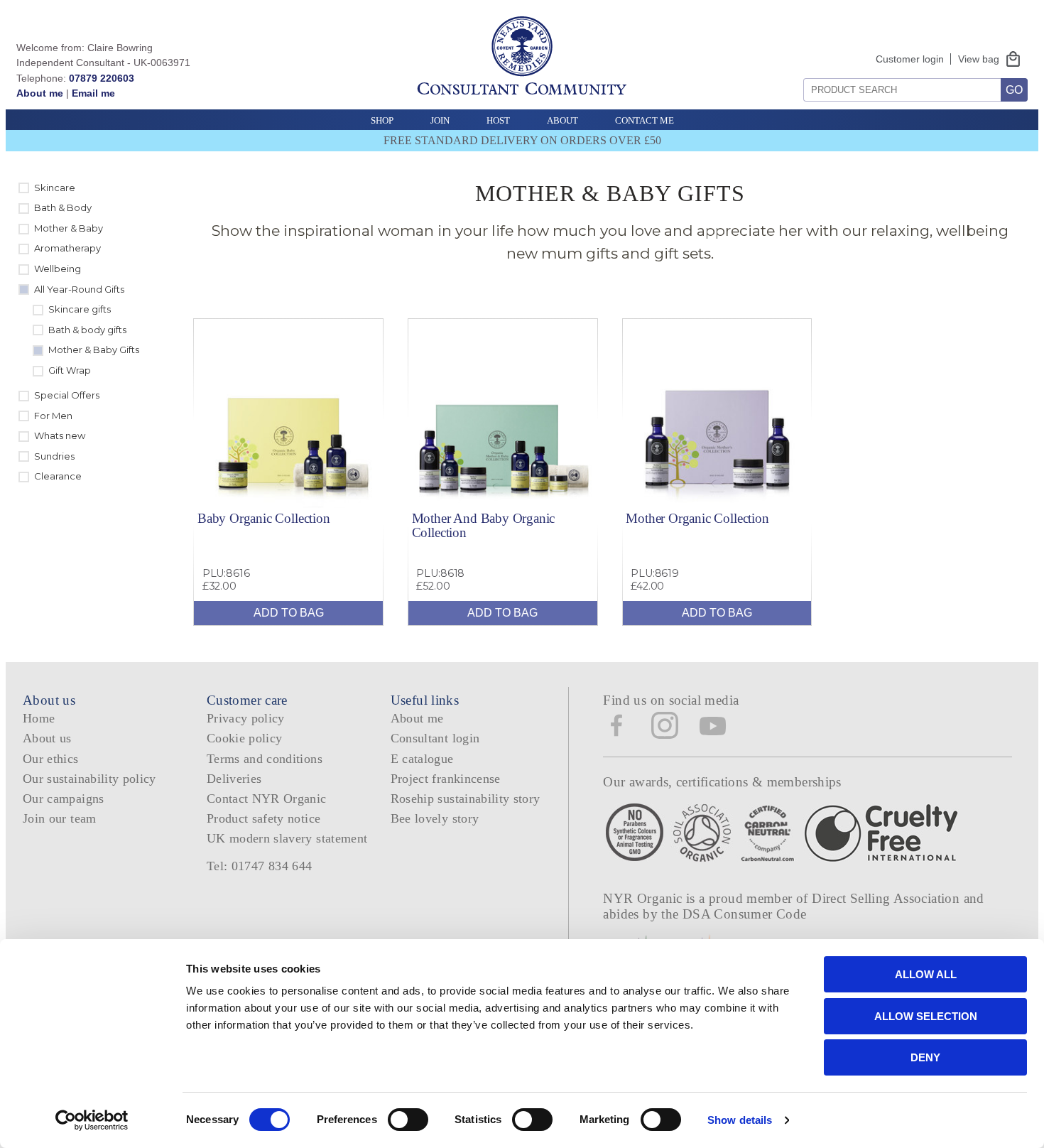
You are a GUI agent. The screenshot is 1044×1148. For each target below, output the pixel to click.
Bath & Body (63, 207)
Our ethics (51, 759)
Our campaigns (63, 798)
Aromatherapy (67, 248)
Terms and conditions (264, 759)
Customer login (910, 59)
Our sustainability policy (89, 778)
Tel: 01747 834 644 (259, 866)
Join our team (60, 818)
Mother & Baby (68, 228)
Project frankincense (446, 778)
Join (440, 120)
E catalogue (422, 759)
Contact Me (644, 120)
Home (39, 718)
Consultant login (435, 738)
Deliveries (234, 778)
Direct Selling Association (887, 898)
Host (498, 120)
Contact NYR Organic (267, 798)
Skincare (54, 187)
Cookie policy (245, 738)
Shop (382, 120)
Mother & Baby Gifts (93, 349)
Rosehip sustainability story (465, 798)
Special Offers (66, 395)
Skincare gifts (79, 309)
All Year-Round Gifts (79, 289)
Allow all (926, 974)
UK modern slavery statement (287, 838)
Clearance (58, 476)
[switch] (408, 1119)
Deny (925, 1057)
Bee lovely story (435, 818)
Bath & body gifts (87, 329)
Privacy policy (246, 718)
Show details (739, 1120)
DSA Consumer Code (745, 913)
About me (39, 93)
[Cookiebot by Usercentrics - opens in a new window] (92, 1120)
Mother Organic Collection (697, 518)
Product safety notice (263, 818)
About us (47, 738)
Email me (93, 93)
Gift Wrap (69, 370)
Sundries (54, 456)
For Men (53, 415)
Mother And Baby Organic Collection (483, 525)
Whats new (59, 435)
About (562, 120)
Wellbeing (57, 268)
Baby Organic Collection (263, 518)
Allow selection (925, 1016)
